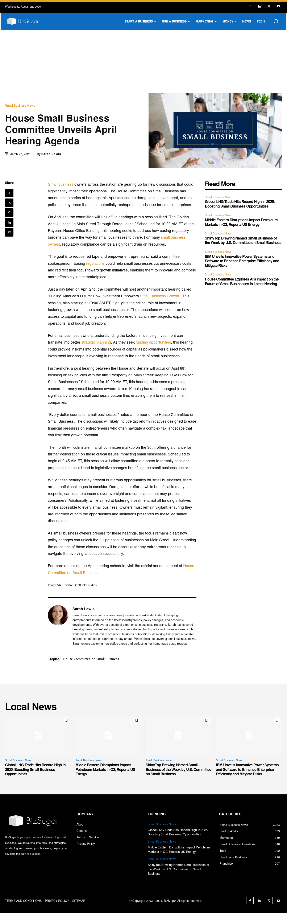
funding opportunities (153, 342)
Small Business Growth (159, 295)
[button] (276, 21)
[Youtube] (278, 6)
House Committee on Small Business (91, 659)
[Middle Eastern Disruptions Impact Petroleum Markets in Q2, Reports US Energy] (108, 735)
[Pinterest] (9, 212)
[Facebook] (250, 6)
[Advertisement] (143, 61)
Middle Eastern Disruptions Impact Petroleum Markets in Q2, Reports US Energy (241, 222)
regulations (95, 263)
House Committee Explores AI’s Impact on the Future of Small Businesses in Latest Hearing (242, 281)
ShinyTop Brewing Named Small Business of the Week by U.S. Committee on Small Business (243, 240)
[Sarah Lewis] (58, 626)
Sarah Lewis (51, 154)
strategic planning (96, 342)
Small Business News (20, 105)
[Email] (9, 232)
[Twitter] (269, 6)
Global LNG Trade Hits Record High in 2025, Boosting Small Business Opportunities (240, 204)
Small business (60, 184)
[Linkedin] (259, 6)
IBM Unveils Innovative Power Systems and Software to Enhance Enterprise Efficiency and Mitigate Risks (242, 261)
